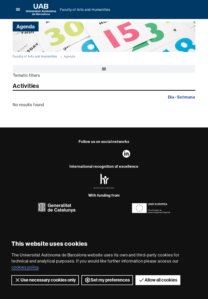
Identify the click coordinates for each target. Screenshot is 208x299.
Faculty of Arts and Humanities (85, 9)
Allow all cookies (161, 280)
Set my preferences (110, 280)
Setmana (186, 97)
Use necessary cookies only (48, 280)
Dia (171, 97)
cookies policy (25, 267)
